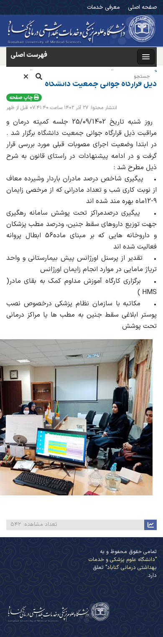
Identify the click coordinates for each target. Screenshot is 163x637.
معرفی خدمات (103, 7)
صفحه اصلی (142, 7)
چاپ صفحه (21, 98)
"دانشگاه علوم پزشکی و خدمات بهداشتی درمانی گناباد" (123, 563)
